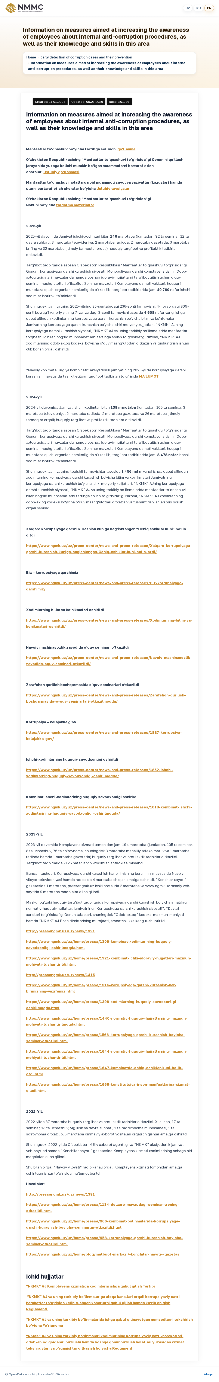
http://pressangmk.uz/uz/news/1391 (60, 931)
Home (31, 57)
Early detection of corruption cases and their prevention (86, 57)
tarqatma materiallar (75, 205)
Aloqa (208, 1374)
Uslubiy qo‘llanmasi (61, 172)
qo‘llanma (126, 149)
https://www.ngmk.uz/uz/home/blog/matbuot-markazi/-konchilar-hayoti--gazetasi (103, 1254)
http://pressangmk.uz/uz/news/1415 (60, 974)
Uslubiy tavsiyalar (112, 188)
